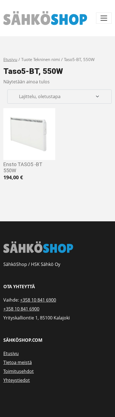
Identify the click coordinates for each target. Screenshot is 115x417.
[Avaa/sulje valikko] (104, 18)
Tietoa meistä (17, 362)
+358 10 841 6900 (38, 300)
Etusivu (10, 59)
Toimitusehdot (18, 371)
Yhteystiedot (16, 380)
